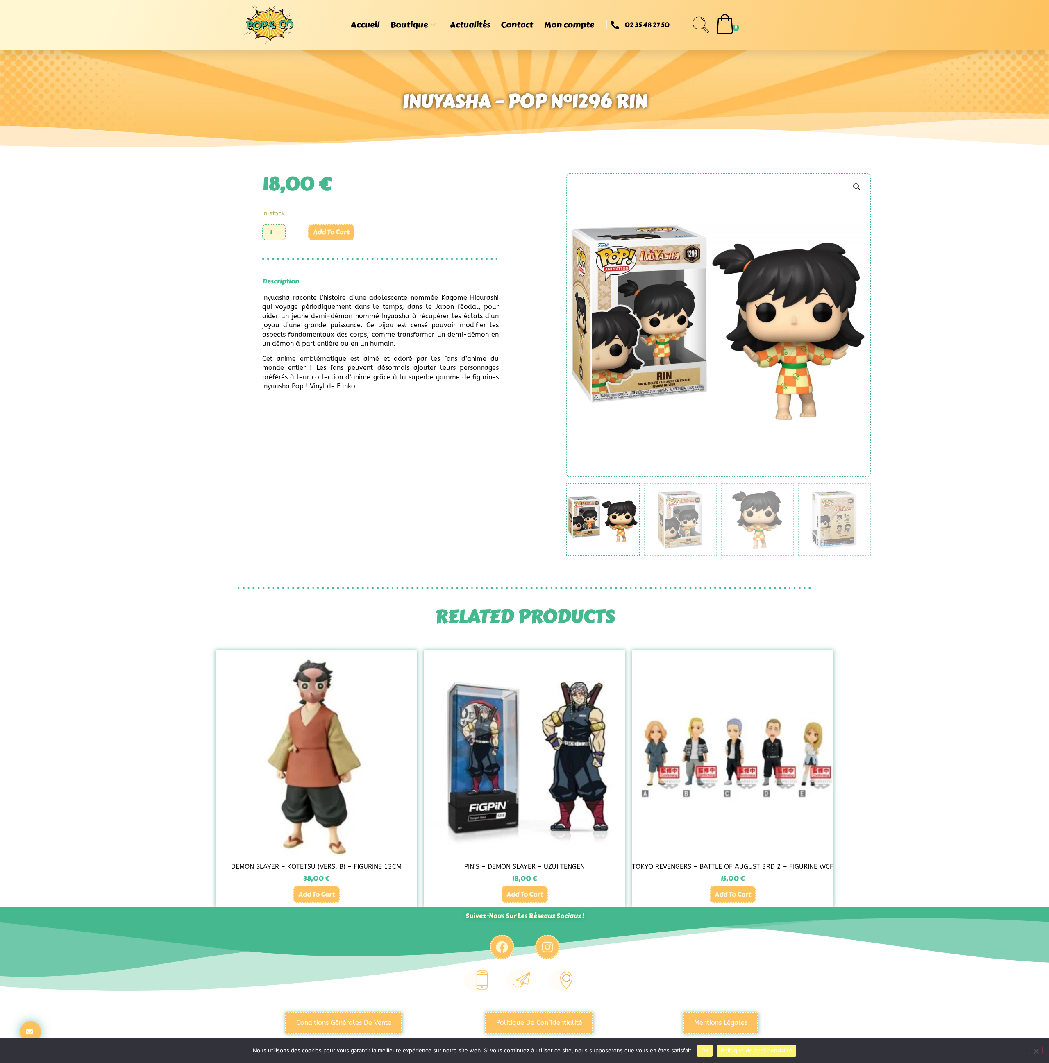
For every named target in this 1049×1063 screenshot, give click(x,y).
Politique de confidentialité (756, 1050)
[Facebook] (502, 947)
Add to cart (331, 232)
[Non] (1036, 1050)
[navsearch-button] (701, 25)
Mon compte (569, 24)
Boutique (409, 24)
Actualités (470, 24)
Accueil (365, 24)
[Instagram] (547, 947)
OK (705, 1050)
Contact (517, 24)
